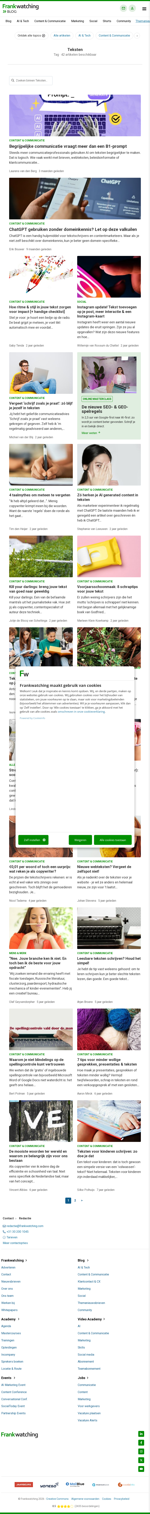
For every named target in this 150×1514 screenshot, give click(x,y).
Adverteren (8, 1267)
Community (124, 21)
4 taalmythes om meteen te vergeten (39, 495)
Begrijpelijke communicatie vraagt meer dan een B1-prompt (68, 146)
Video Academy (90, 1319)
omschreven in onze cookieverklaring (81, 711)
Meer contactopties (15, 1243)
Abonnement (86, 1361)
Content (83, 1392)
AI (79, 1326)
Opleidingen (9, 1347)
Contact (6, 1274)
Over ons (7, 1288)
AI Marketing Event (13, 1385)
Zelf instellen (32, 840)
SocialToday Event (13, 1406)
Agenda (6, 1326)
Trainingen (7, 1340)
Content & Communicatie (50, 21)
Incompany (8, 1354)
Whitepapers (9, 1310)
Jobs (81, 1378)
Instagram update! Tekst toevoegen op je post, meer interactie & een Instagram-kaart (107, 311)
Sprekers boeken (12, 1361)
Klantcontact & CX (89, 1281)
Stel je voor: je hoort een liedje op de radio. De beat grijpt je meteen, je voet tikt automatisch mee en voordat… (39, 322)
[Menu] (144, 8)
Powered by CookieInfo (32, 718)
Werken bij (8, 1303)
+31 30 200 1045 (18, 1231)
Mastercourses (11, 1333)
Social (93, 21)
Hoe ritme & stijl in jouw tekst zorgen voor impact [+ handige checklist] (40, 309)
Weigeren (80, 840)
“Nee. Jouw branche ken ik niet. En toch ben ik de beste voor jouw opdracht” (37, 963)
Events (6, 1378)
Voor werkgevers (89, 1406)
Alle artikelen (62, 35)
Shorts (107, 21)
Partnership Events (13, 1413)
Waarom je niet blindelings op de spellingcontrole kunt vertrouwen (37, 1061)
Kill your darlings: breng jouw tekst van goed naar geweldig (38, 589)
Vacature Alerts (87, 1420)
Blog (8, 21)
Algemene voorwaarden (85, 1498)
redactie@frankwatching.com (25, 1226)
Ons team (7, 1296)
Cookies (106, 1498)
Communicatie (87, 1385)
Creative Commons (57, 1498)
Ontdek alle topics (30, 35)
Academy (8, 1319)
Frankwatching (12, 1260)
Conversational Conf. (14, 1399)
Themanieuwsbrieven (91, 1303)
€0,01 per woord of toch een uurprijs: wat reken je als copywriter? (40, 869)
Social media (86, 1354)
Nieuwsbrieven (10, 1281)
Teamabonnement (89, 1368)
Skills (81, 1347)
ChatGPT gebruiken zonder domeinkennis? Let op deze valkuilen (73, 229)
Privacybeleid (121, 1498)
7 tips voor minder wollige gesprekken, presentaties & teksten (107, 1061)
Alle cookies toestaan (113, 840)
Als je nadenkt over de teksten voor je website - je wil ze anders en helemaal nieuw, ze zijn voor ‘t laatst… (104, 882)
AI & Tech (23, 21)
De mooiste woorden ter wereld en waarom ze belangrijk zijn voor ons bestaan (38, 1156)
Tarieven (12, 1237)
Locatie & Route (11, 1368)
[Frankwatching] (21, 6)
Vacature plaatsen (89, 1413)
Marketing (77, 21)
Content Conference (14, 1392)
